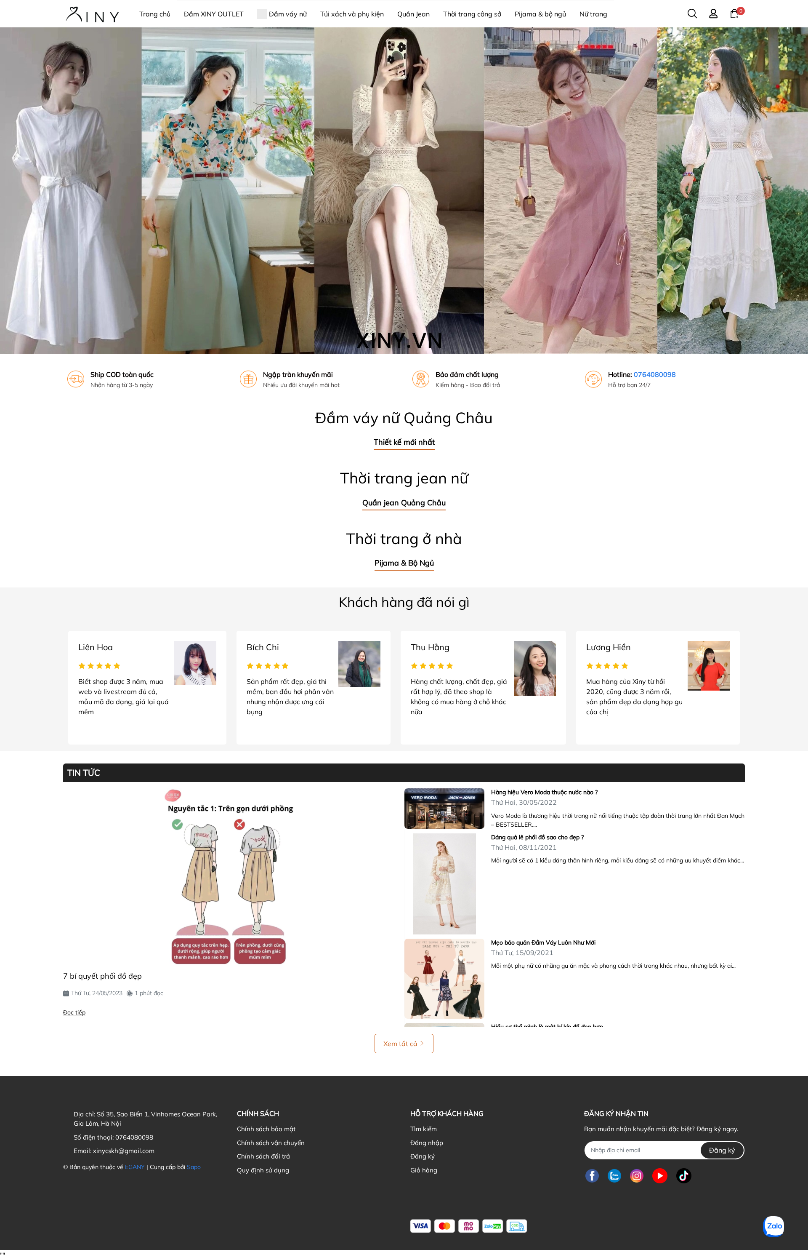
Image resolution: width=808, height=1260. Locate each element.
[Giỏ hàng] (734, 13)
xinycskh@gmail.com (123, 1151)
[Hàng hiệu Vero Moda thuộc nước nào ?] (444, 808)
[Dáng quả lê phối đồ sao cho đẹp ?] (444, 883)
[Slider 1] (404, 190)
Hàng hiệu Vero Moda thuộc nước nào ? (544, 792)
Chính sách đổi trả (263, 1156)
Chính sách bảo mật (266, 1129)
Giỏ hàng (423, 1170)
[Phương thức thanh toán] (468, 1226)
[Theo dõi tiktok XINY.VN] (684, 1176)
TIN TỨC (83, 773)
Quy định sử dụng (263, 1170)
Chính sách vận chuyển (271, 1143)
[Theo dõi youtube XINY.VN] (660, 1176)
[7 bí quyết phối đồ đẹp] (230, 877)
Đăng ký (422, 1156)
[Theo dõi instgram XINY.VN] (637, 1176)
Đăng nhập (426, 1143)
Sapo (194, 1167)
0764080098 (655, 374)
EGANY (135, 1167)
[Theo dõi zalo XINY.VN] (614, 1176)
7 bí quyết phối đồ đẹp (102, 976)
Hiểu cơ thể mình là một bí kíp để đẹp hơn (547, 1026)
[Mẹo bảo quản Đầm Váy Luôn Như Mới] (444, 979)
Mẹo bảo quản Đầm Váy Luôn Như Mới (543, 942)
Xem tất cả (400, 1043)
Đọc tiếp (74, 1012)
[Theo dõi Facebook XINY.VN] (592, 1176)
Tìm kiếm (423, 1129)
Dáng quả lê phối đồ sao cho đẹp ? (537, 837)
